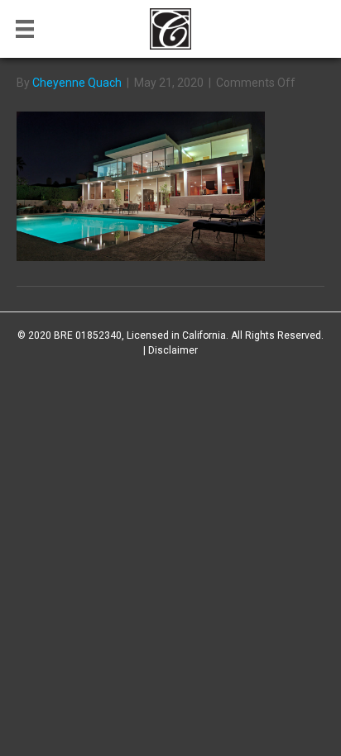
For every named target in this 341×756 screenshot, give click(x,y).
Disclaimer (173, 350)
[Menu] (25, 29)
